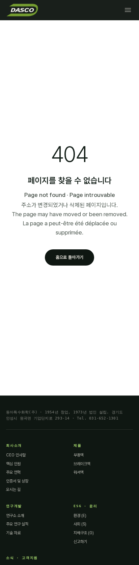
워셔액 (79, 472)
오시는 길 (13, 489)
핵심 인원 (13, 463)
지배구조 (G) (84, 532)
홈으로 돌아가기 (69, 257)
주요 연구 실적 (17, 524)
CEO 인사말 (16, 455)
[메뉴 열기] (128, 10)
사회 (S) (80, 524)
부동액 (79, 455)
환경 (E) (80, 515)
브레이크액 (82, 463)
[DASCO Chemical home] (22, 10)
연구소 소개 (15, 515)
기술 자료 (13, 532)
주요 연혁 (13, 472)
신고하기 (80, 541)
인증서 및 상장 (17, 481)
